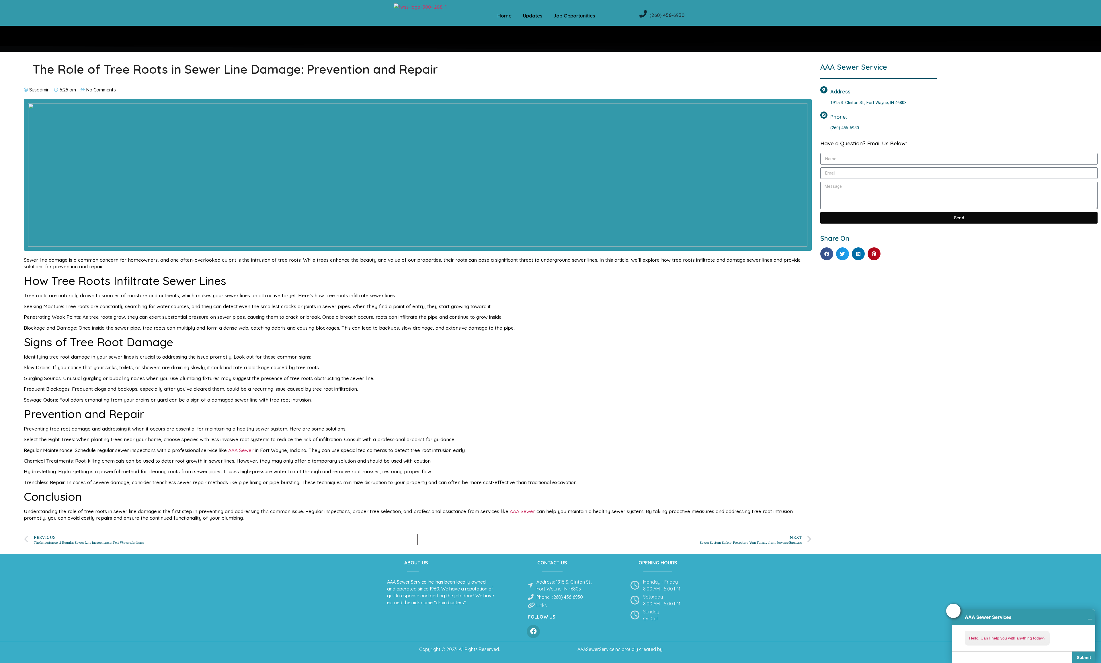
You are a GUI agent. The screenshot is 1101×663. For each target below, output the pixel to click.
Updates (532, 16)
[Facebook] (533, 631)
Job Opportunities (574, 16)
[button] (826, 253)
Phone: (838, 117)
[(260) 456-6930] (643, 13)
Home (504, 16)
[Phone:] (823, 115)
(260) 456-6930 (666, 15)
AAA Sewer (240, 450)
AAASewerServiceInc (598, 649)
